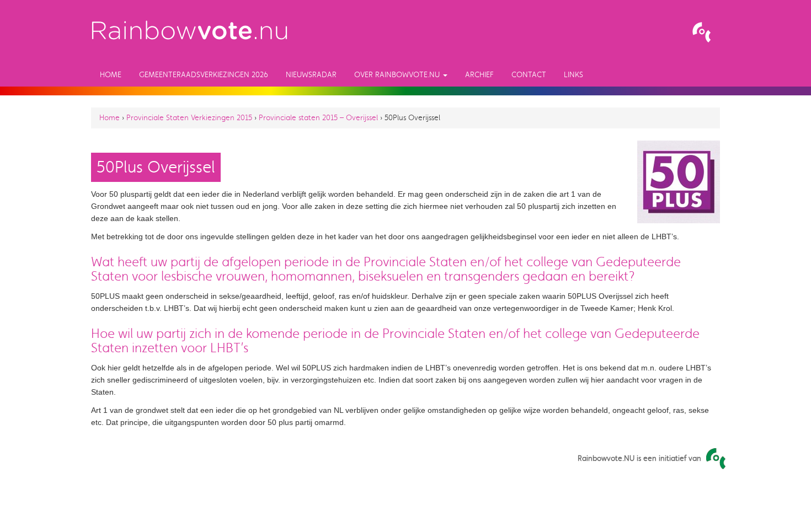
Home (110, 74)
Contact (528, 74)
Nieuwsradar (311, 74)
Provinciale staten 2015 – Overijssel (318, 117)
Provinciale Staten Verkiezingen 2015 (189, 117)
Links (573, 74)
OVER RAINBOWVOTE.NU (398, 74)
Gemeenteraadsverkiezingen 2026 (203, 74)
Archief (479, 74)
